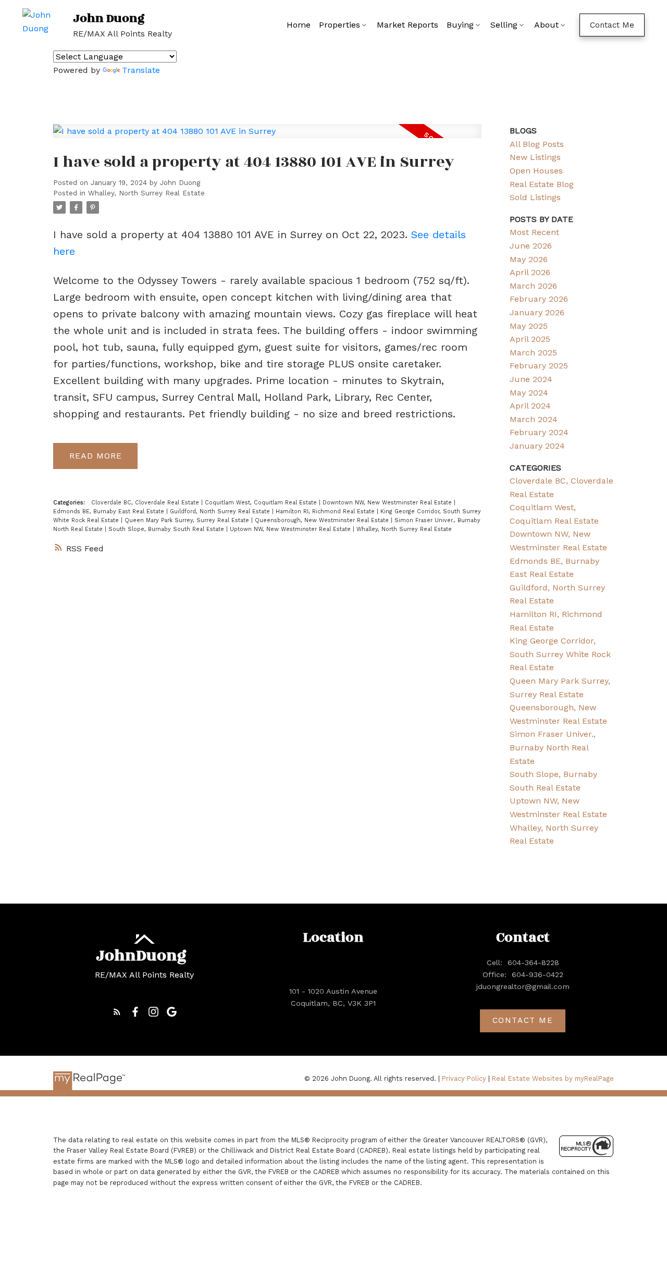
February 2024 (539, 432)
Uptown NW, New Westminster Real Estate (291, 529)
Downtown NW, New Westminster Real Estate (388, 502)
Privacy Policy (464, 1078)
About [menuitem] (546, 25)
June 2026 (531, 246)
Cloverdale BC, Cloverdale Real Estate (146, 502)
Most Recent (534, 232)
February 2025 (539, 366)
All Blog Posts (537, 144)
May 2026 (529, 259)
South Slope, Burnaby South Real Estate (167, 529)
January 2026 (537, 312)
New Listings (535, 157)
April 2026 (530, 272)
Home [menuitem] (299, 25)
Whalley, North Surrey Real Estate (146, 193)
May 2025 (529, 326)
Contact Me (612, 25)
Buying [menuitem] (460, 25)
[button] (612, 25)
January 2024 (537, 446)
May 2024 (529, 393)
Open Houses (536, 171)
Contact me (522, 1020)
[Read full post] (267, 137)
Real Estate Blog (542, 184)
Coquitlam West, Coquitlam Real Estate (262, 502)
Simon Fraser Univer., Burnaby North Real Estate (553, 747)
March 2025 (533, 352)
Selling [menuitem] (503, 25)
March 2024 (534, 419)
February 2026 (539, 299)
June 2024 (531, 379)
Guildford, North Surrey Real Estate (221, 511)
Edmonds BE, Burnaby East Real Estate (109, 511)
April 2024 (530, 406)
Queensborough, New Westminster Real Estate (323, 520)
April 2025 (530, 339)
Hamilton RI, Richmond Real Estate (326, 511)
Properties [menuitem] (339, 25)
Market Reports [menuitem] (407, 25)
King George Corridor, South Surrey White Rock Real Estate (560, 654)
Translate (141, 70)
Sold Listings (535, 197)
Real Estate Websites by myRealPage (553, 1078)
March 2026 (533, 286)
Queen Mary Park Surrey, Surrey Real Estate (188, 520)
